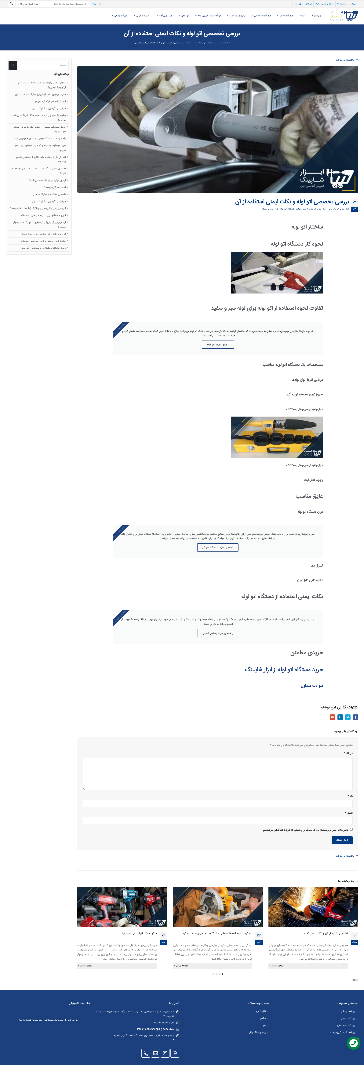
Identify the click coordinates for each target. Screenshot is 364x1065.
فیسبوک (355, 717)
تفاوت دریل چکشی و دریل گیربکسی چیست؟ (43, 241)
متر (264, 1025)
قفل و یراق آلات (165, 16)
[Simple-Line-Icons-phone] (145, 1053)
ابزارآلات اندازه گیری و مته (209, 16)
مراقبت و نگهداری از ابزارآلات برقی (49, 201)
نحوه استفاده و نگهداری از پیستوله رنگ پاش (43, 248)
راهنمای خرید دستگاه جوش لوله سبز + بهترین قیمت (39, 139)
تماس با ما (341, 4)
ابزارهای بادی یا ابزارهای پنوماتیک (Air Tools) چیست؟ (37, 208)
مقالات (302, 16)
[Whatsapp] (174, 1053)
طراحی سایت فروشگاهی (55, 1020)
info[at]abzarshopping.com (152, 1029)
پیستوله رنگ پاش (257, 1032)
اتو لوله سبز (308, 209)
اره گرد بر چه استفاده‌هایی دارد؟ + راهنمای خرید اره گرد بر (311, 933)
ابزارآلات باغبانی (120, 16)
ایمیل (332, 717)
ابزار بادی (185, 16)
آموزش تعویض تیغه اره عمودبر (50, 101)
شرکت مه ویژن (24, 1020)
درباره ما (353, 4)
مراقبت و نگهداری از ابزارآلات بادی (49, 108)
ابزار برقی (332, 209)
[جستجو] (11, 4)
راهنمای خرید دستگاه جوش (218, 547)
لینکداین (340, 717)
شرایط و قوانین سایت (324, 4)
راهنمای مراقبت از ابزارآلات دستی (49, 194)
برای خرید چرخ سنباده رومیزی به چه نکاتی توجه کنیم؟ (122, 933)
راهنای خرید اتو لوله (218, 344)
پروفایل (309, 4)
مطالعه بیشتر (277, 966)
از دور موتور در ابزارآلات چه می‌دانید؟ (47, 180)
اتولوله (298, 209)
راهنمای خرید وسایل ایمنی (217, 633)
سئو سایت (37, 1020)
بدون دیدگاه (267, 209)
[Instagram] (165, 1053)
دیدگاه (348, 753)
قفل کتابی (261, 1011)
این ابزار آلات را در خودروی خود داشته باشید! (43, 234)
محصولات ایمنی (143, 16)
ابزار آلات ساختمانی (262, 16)
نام (350, 796)
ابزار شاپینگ (316, 16)
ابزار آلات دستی (286, 16)
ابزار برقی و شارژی (238, 16)
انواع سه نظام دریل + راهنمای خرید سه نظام (43, 215)
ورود (295, 4)
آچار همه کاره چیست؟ (54, 187)
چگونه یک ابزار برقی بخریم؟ (234, 933)
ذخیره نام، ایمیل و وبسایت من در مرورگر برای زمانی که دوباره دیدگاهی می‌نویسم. (305, 830)
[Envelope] (155, 1053)
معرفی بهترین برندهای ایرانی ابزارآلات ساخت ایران (40, 94)
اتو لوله (341, 209)
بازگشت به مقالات (345, 60)
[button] (222, 974)
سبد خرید (97, 4)
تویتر (348, 717)
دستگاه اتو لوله (287, 209)
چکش (263, 1018)
